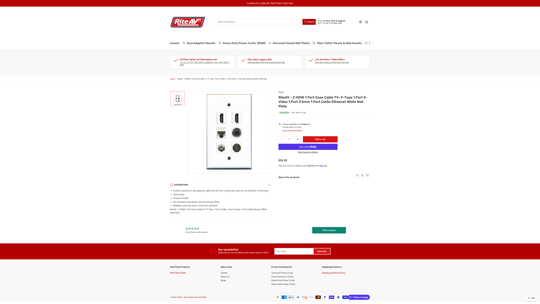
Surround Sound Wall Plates (285, 43)
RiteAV (281, 92)
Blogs (223, 280)
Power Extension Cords (282, 276)
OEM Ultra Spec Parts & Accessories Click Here (266, 62)
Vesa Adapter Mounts (195, 43)
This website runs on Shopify (194, 297)
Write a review (329, 230)
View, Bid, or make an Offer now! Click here (332, 62)
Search (224, 273)
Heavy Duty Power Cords (283, 280)
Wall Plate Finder (178, 273)
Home (172, 79)
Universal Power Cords (282, 273)
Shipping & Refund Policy (333, 273)
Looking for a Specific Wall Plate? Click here (270, 3)
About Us (225, 276)
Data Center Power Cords (283, 284)
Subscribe (322, 251)
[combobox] (265, 22)
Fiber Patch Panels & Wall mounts (333, 43)
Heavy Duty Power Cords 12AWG (238, 43)
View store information (292, 130)
